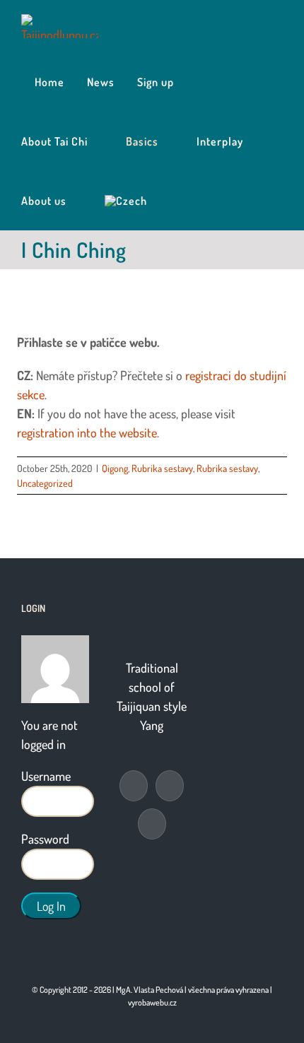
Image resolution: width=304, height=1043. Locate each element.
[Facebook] (133, 785)
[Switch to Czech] (126, 200)
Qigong (115, 468)
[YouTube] (170, 785)
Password (45, 839)
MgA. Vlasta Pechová (149, 989)
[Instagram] (152, 823)
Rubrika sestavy (162, 468)
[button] (174, 200)
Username (46, 776)
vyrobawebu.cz (152, 1002)
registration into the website (87, 432)
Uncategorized (45, 483)
